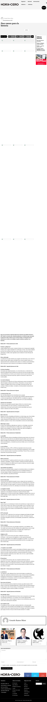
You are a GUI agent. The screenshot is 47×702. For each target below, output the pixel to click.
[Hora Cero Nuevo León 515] (8, 633)
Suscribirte (42, 673)
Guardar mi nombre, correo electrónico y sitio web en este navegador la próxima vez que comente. (19, 665)
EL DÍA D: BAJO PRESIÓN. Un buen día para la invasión (41, 49)
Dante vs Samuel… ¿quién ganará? (41, 44)
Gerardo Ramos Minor (8, 18)
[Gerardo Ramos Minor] (2, 18)
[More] (32, 36)
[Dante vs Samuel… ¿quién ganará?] (23, 633)
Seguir (35, 673)
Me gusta (28, 673)
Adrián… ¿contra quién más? (40, 46)
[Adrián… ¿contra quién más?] (39, 633)
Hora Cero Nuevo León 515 (40, 41)
